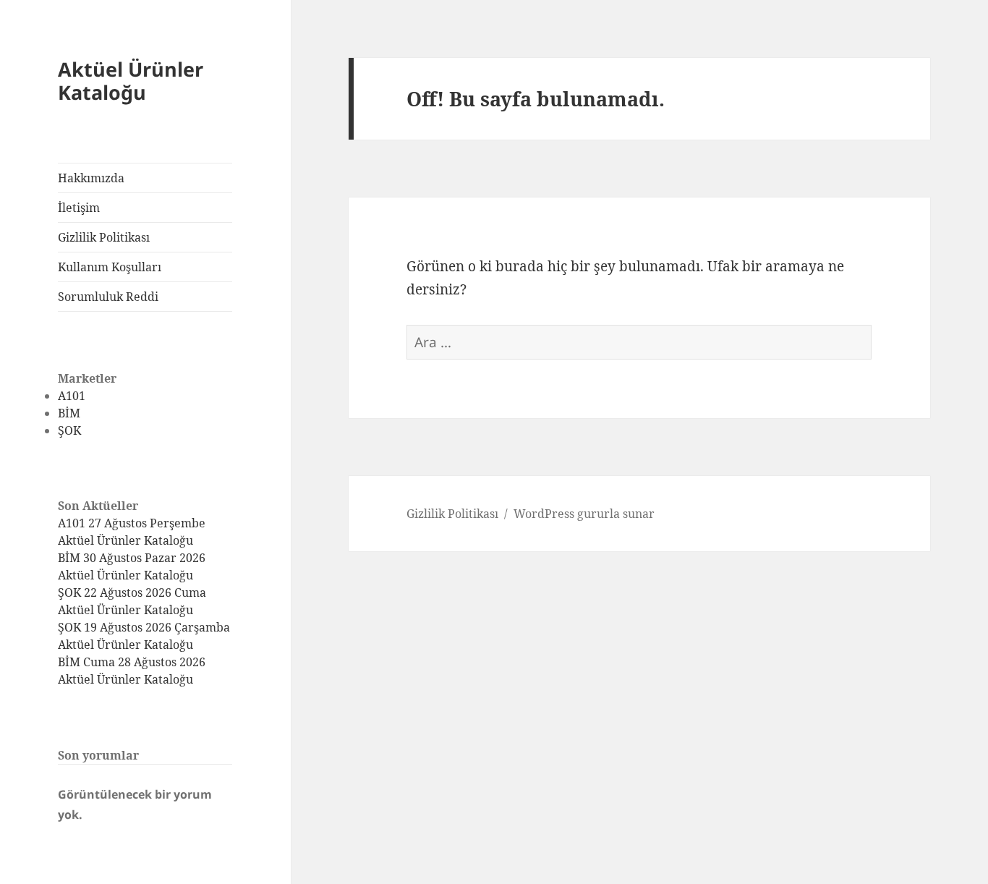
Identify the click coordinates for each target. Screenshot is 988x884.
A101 (71, 396)
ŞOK (69, 430)
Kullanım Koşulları (109, 267)
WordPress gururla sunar (584, 514)
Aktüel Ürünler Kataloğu (130, 81)
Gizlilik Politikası (104, 237)
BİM (69, 413)
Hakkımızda (91, 178)
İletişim (79, 208)
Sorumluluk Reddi (108, 297)
